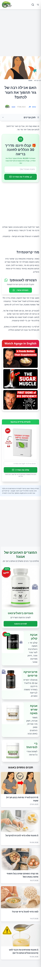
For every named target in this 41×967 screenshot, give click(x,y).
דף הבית (38, 80)
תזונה (30, 80)
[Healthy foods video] (20, 358)
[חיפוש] (33, 4)
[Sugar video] (20, 379)
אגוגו (13, 107)
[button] (20, 117)
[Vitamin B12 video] (20, 400)
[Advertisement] (20, 33)
